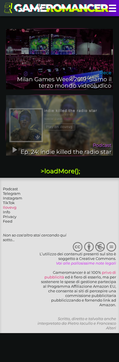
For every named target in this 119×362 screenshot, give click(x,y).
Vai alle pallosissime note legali (86, 263)
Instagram (12, 198)
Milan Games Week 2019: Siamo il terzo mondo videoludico (64, 82)
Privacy (9, 216)
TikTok (9, 202)
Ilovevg (9, 207)
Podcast (10, 188)
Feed (7, 221)
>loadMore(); (60, 171)
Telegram (12, 193)
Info (6, 212)
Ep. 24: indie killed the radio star (66, 151)
